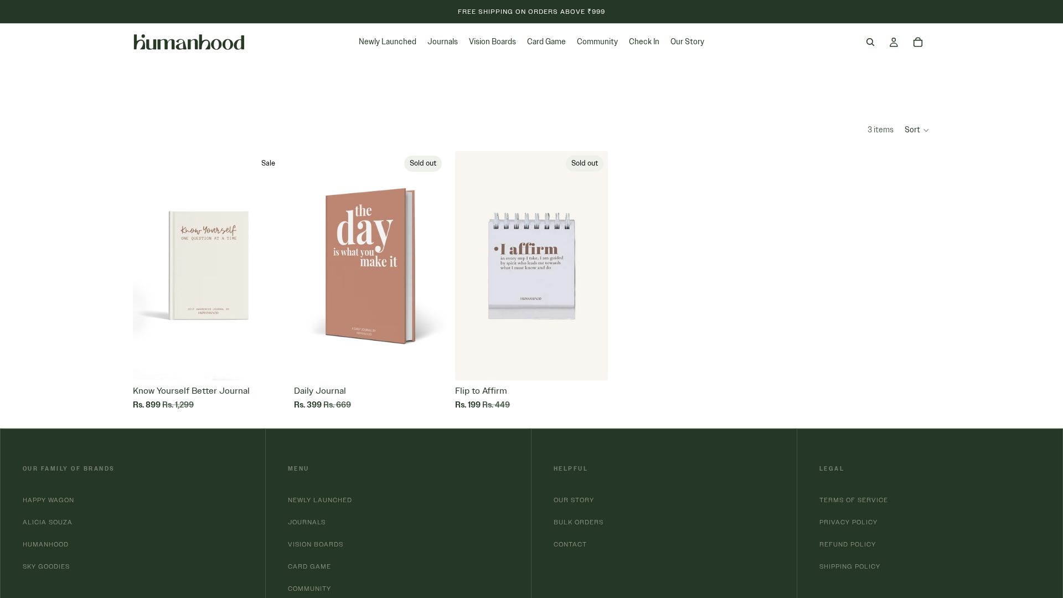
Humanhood (46, 544)
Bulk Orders (578, 522)
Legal (831, 469)
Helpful (571, 469)
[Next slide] (268, 266)
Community (309, 588)
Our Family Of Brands (69, 469)
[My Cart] (918, 42)
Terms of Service (853, 499)
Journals (307, 522)
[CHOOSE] (277, 364)
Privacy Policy (848, 522)
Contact (570, 544)
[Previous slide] (149, 266)
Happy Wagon (48, 499)
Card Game (309, 566)
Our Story (574, 499)
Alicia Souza (48, 522)
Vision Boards (315, 544)
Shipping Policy (849, 566)
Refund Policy (847, 544)
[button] (917, 130)
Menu (298, 469)
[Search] (870, 42)
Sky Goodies (46, 566)
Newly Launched (320, 499)
